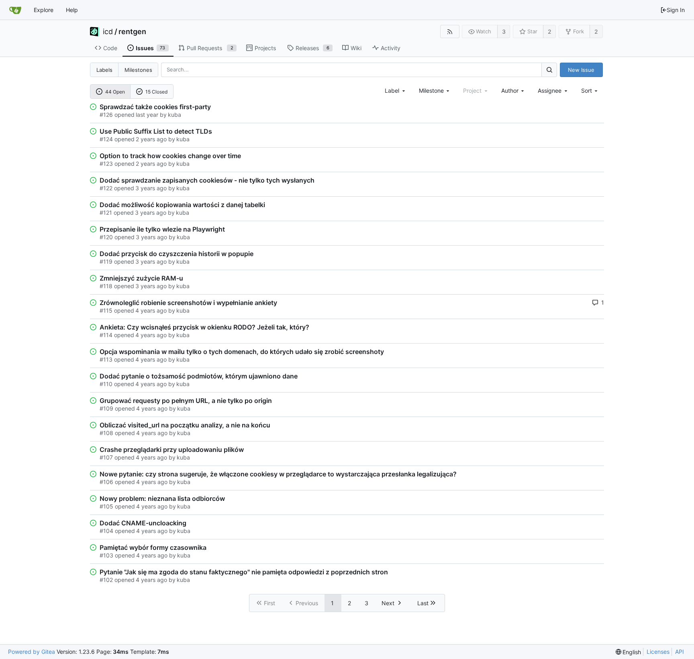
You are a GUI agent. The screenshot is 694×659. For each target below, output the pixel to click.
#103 (106, 555)
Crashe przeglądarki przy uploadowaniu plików (172, 449)
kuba (174, 114)
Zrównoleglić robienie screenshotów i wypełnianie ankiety (188, 303)
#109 (106, 408)
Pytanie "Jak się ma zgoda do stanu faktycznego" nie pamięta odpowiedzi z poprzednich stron (244, 572)
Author (509, 90)
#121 (106, 212)
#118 (106, 286)
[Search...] (549, 70)
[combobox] (396, 90)
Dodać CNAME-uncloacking (143, 523)
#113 (106, 359)
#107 (106, 457)
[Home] (15, 10)
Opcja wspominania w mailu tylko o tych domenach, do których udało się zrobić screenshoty (242, 352)
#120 (106, 237)
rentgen (132, 32)
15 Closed (156, 92)
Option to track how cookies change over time (170, 156)
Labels (104, 70)
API (679, 651)
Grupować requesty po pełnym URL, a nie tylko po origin (186, 401)
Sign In (676, 9)
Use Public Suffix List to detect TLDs (156, 131)
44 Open (115, 92)
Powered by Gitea (31, 651)
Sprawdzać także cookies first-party (155, 107)
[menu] (590, 90)
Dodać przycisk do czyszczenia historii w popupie (176, 254)
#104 (106, 530)
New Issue (581, 70)
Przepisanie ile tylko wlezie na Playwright (162, 229)
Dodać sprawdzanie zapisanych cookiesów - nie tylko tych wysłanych (207, 180)
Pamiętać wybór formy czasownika (153, 547)
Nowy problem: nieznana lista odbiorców (162, 498)
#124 (106, 139)
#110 (106, 383)
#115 (106, 310)
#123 (106, 163)
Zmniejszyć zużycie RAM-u (141, 278)
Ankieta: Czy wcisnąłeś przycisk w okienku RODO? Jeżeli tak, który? (204, 327)
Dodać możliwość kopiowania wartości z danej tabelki (182, 205)
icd (108, 32)
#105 (106, 506)
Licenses (658, 651)
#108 (106, 432)
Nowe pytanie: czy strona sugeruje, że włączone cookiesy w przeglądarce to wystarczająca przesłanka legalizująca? (278, 474)
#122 (106, 188)
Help (72, 9)
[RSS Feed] (449, 31)
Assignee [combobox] (549, 90)
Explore (43, 9)
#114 (106, 335)
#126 (106, 114)
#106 (106, 481)
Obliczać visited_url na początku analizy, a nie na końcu (185, 425)
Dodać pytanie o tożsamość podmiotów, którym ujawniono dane (199, 376)
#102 (106, 579)
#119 (106, 261)
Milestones (138, 70)
